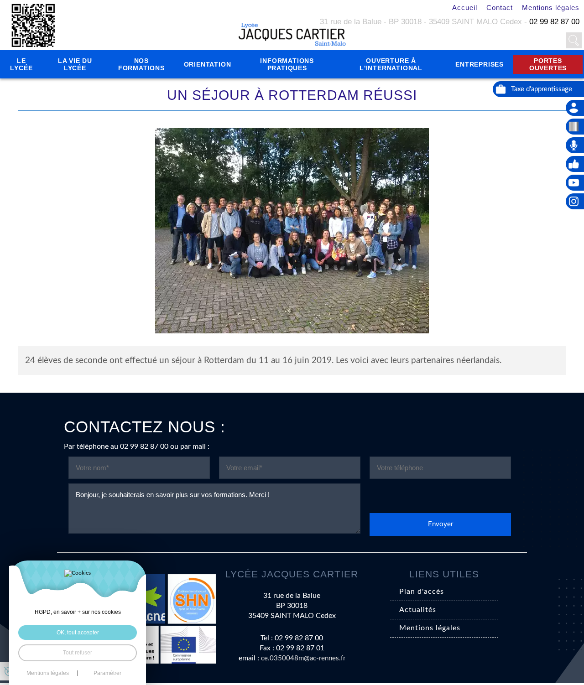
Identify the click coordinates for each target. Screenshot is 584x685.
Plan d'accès (421, 591)
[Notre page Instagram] (575, 201)
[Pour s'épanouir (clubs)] (575, 164)
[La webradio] (575, 145)
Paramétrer (107, 673)
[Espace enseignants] (575, 108)
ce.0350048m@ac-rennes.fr (303, 658)
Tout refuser (77, 652)
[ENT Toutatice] (575, 127)
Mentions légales (550, 7)
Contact (499, 7)
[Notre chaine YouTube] (575, 183)
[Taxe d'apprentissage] (538, 89)
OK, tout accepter (78, 632)
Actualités (417, 609)
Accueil (464, 7)
